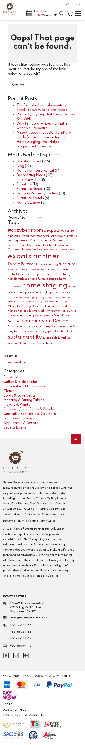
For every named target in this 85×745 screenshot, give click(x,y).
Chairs (8, 391)
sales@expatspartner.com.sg (69, 3)
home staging (45, 285)
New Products (16, 362)
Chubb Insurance (40, 240)
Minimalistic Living (19, 306)
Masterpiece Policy (30, 302)
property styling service (38, 315)
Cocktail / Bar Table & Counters (29, 414)
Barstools (11, 377)
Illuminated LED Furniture (24, 386)
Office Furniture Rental (46, 306)
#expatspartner (59, 231)
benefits (24, 240)
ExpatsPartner (21, 264)
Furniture (24, 184)
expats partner (34, 256)
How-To (32, 180)
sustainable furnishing (57, 338)
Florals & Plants (16, 405)
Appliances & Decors (20, 423)
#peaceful (43, 236)
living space (45, 297)
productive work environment (42, 311)
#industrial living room (22, 236)
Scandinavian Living (20, 326)
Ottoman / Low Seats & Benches (30, 409)
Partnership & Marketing (25, 715)
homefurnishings (18, 279)
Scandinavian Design (44, 321)
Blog (20, 166)
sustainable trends (20, 343)
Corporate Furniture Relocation (49, 245)
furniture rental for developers (40, 270)
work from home (43, 343)
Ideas (7, 704)
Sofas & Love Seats (19, 395)
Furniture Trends (30, 198)
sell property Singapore (49, 326)
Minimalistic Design (55, 302)
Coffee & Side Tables (20, 382)
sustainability (25, 337)
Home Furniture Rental (35, 170)
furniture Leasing (47, 264)
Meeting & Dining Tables (23, 400)
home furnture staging (44, 279)
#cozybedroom (25, 230)
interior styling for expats (48, 292)
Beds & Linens (14, 427)
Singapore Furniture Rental (58, 331)
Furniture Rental (30, 189)
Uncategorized (29, 161)
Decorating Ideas (31, 175)
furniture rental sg (58, 274)
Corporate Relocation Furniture (28, 249)
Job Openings (14, 709)
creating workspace (61, 249)
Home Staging (28, 202)
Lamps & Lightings (18, 418)
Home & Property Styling (37, 193)
